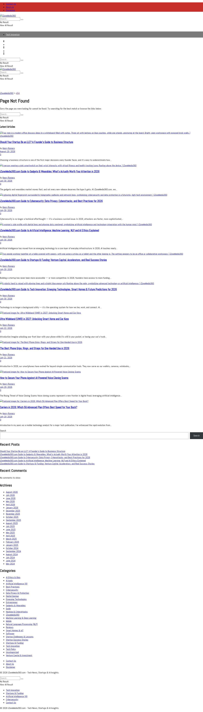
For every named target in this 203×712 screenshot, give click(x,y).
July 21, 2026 (6, 357)
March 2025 (11, 538)
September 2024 (13, 551)
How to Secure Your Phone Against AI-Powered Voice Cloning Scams (34, 378)
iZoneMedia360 (12, 614)
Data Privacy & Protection (17, 593)
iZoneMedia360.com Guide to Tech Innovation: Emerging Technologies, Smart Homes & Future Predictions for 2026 (58, 289)
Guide (8, 608)
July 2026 (10, 495)
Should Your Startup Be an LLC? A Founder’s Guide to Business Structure (36, 142)
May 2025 (10, 532)
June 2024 (10, 560)
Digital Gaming (12, 596)
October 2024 (12, 548)
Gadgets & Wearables (16, 605)
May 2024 (10, 563)
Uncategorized (12, 652)
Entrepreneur (12, 602)
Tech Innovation (13, 34)
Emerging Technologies (16, 599)
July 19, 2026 (6, 416)
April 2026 (10, 504)
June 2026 (10, 498)
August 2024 (12, 554)
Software (10, 633)
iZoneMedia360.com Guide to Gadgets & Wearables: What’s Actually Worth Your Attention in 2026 (49, 171)
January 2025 (12, 545)
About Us (10, 7)
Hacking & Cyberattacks (17, 611)
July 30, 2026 (6, 180)
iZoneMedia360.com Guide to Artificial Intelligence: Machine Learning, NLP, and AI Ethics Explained (49, 230)
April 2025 (10, 535)
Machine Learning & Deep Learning (21, 617)
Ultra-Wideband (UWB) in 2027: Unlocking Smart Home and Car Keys (34, 319)
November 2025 (13, 513)
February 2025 (12, 541)
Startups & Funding (15, 44)
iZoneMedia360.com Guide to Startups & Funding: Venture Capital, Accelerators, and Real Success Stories (53, 260)
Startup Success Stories (17, 639)
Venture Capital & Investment (19, 655)
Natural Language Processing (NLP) (22, 624)
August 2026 (12, 492)
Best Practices (12, 586)
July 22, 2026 (6, 328)
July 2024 (10, 557)
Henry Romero (9, 148)
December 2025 (13, 510)
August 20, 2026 (7, 151)
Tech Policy (11, 649)
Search (3, 430)
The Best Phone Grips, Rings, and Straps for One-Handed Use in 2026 (34, 348)
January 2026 (12, 507)
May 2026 (10, 501)
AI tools (9, 580)
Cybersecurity (12, 50)
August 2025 (12, 523)
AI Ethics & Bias (13, 577)
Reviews (9, 627)
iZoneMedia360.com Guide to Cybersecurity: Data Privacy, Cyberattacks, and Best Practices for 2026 (51, 201)
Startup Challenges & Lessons (19, 636)
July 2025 (10, 526)
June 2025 (10, 529)
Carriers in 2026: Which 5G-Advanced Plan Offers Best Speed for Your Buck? (38, 407)
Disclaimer (10, 10)
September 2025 (13, 520)
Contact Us (11, 3)
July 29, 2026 (6, 387)
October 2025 (12, 517)
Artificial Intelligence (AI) (16, 47)
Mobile (8, 621)
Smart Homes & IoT (14, 630)
